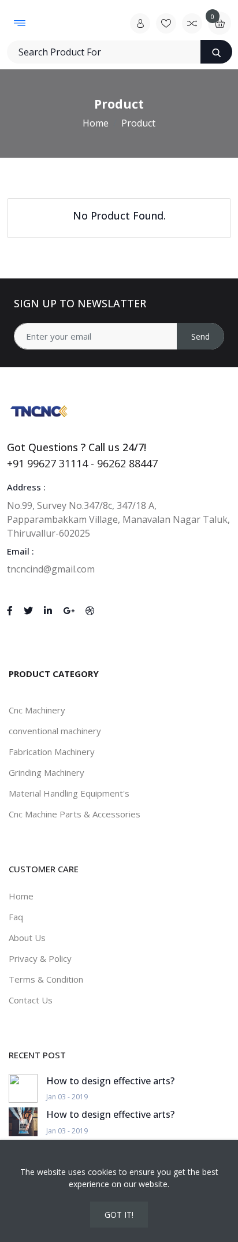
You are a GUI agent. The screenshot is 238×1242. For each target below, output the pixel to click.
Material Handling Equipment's (69, 793)
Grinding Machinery (46, 772)
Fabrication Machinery (52, 751)
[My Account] (140, 23)
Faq (16, 917)
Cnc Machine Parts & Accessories (74, 814)
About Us (27, 937)
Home (96, 123)
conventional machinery (55, 731)
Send (200, 336)
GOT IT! (119, 1214)
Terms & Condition (46, 979)
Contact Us (31, 1000)
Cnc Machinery (37, 710)
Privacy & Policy (40, 958)
